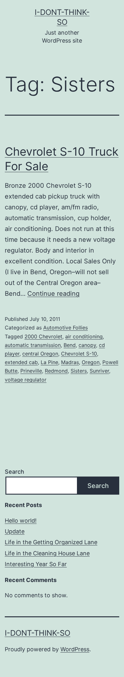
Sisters (79, 371)
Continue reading (53, 293)
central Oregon (40, 353)
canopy (87, 345)
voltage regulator (25, 379)
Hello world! (21, 520)
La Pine (49, 362)
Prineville (31, 371)
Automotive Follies (65, 327)
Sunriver (99, 371)
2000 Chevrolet (43, 336)
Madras (70, 362)
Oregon (91, 362)
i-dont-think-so (37, 633)
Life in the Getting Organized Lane (51, 542)
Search (14, 471)
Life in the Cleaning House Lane (47, 553)
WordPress (74, 649)
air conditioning (84, 336)
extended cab (21, 362)
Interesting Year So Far (36, 564)
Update (14, 531)
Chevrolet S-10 (79, 353)
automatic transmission (33, 345)
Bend (70, 345)
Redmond (56, 371)
